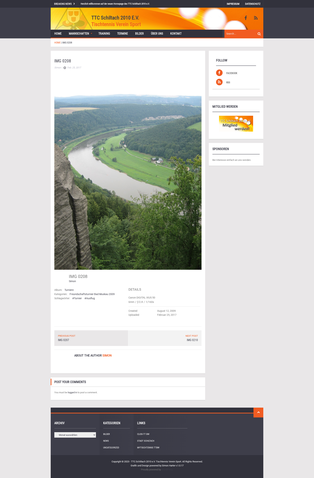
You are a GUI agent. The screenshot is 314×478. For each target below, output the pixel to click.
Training (104, 33)
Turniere (69, 289)
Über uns (157, 33)
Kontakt (176, 33)
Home (58, 33)
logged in (72, 392)
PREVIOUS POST (66, 335)
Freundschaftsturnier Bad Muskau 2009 (92, 294)
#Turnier (77, 298)
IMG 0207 (63, 340)
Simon (72, 281)
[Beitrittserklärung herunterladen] (236, 124)
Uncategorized (111, 447)
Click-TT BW (143, 434)
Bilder (139, 33)
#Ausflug (89, 298)
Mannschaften (79, 33)
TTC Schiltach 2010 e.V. (115, 18)
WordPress (167, 469)
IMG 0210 (192, 340)
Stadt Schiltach (145, 440)
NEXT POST (192, 335)
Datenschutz (252, 3)
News (106, 440)
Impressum (233, 3)
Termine (122, 33)
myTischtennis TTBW (148, 447)
